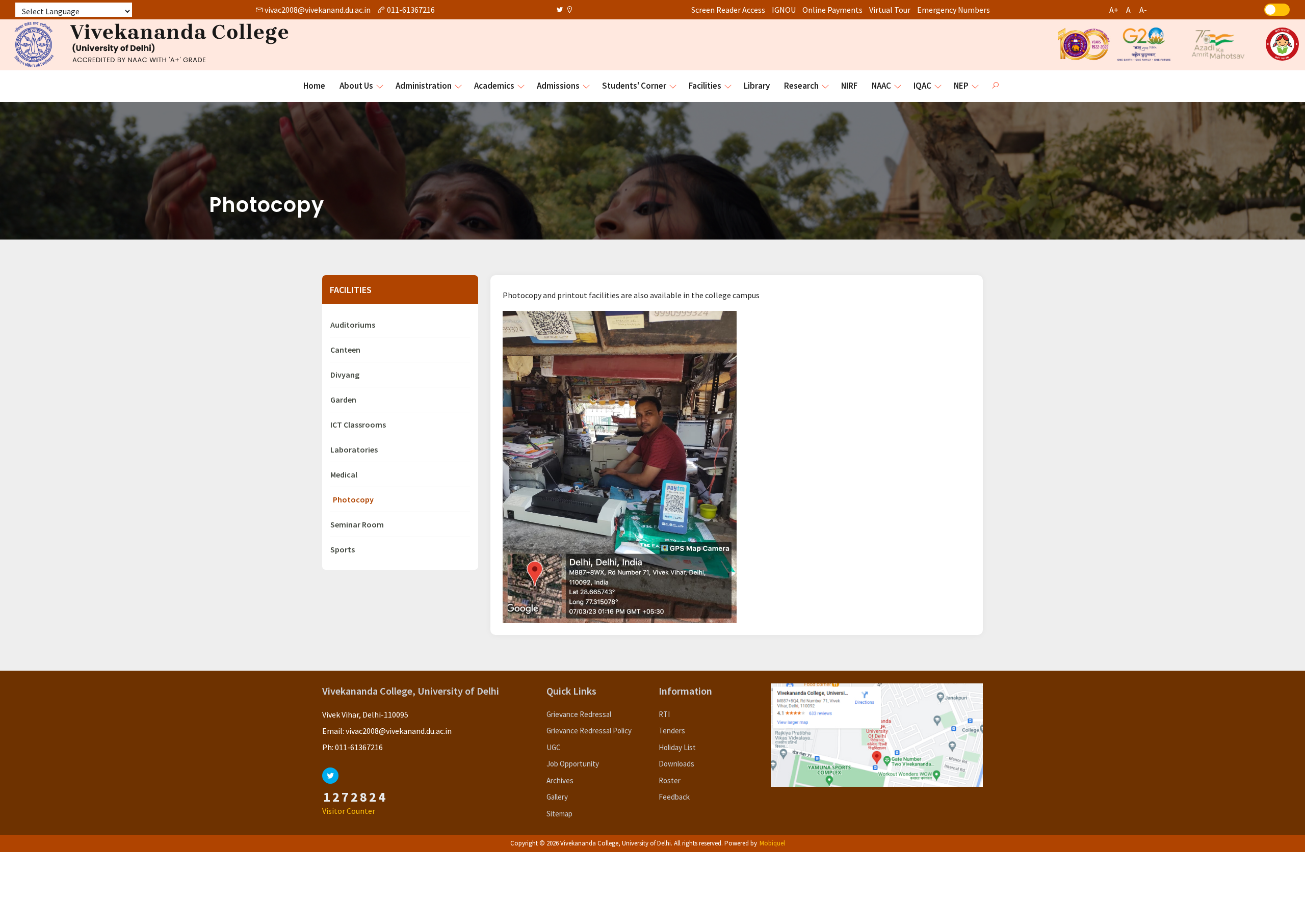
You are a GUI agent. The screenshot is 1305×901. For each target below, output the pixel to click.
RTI (664, 714)
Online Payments (832, 10)
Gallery (557, 797)
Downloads (676, 763)
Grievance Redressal (578, 714)
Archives (559, 780)
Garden (343, 399)
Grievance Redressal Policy (589, 730)
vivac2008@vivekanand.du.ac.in (317, 10)
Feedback (674, 797)
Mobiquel (772, 843)
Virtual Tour (889, 10)
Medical (343, 474)
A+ (1113, 10)
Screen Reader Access (728, 10)
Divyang (344, 374)
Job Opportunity (572, 763)
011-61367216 (410, 10)
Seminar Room (357, 524)
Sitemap (559, 813)
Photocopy (353, 499)
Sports (342, 549)
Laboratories (354, 449)
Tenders (672, 730)
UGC (553, 747)
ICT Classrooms (358, 424)
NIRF (849, 85)
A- (1143, 10)
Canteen (345, 349)
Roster (670, 780)
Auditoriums (352, 325)
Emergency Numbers (953, 10)
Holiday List (677, 747)
